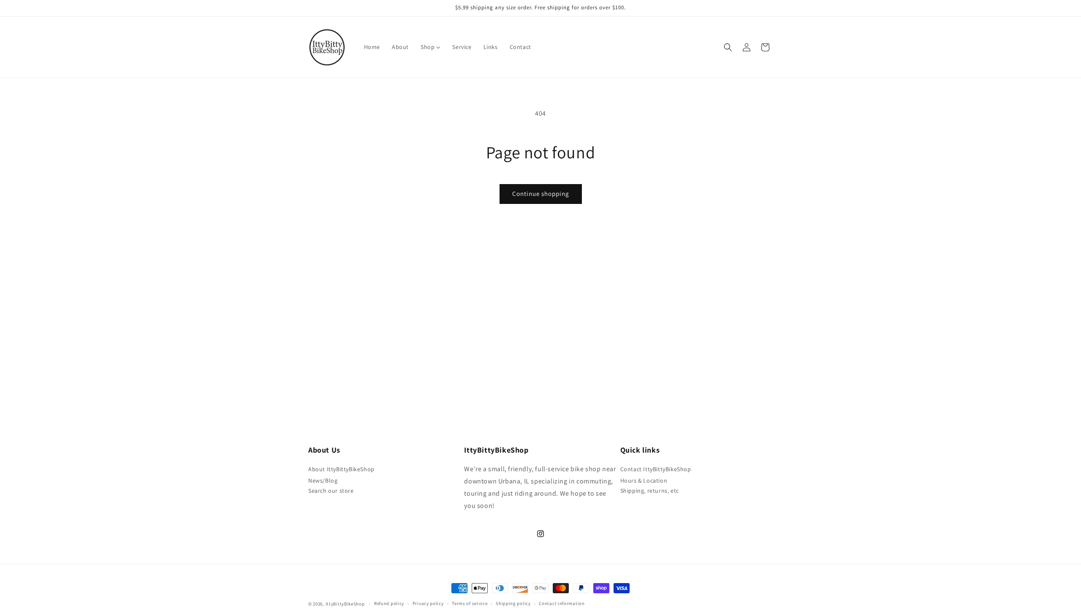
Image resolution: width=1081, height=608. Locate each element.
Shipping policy (513, 603)
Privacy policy (428, 603)
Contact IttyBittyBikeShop (655, 469)
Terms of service (469, 603)
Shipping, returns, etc (649, 490)
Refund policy (389, 603)
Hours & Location (644, 480)
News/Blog (322, 480)
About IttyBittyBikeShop (341, 469)
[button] (728, 47)
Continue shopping (540, 194)
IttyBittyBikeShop (345, 604)
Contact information (561, 603)
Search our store (331, 490)
